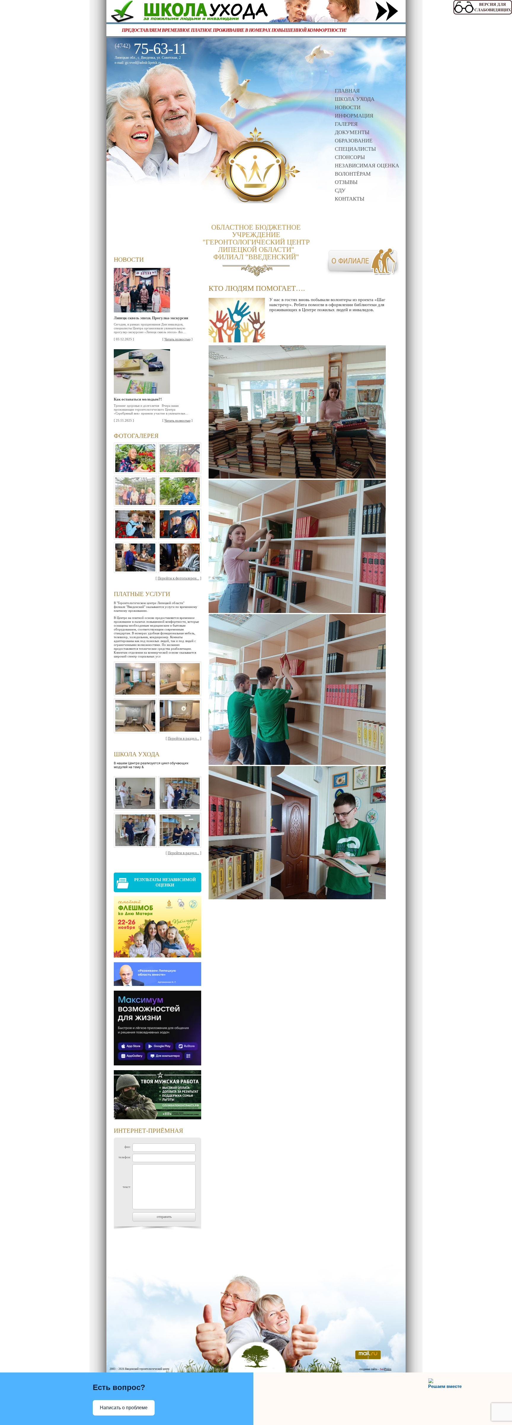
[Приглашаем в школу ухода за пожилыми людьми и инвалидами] (256, 20)
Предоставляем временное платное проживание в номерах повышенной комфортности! (257, 30)
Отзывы (346, 182)
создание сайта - (375, 1369)
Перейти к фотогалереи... (178, 578)
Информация (354, 116)
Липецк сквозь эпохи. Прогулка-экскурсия (151, 318)
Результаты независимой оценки (165, 882)
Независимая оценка (367, 166)
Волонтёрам (353, 174)
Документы (352, 132)
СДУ (340, 190)
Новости (348, 107)
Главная (347, 91)
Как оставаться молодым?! (138, 399)
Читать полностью (177, 339)
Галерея (346, 124)
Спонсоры (350, 157)
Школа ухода (355, 99)
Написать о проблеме (124, 1407)
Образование (353, 141)
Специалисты (355, 149)
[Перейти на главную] (255, 201)
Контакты (349, 199)
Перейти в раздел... (183, 738)
